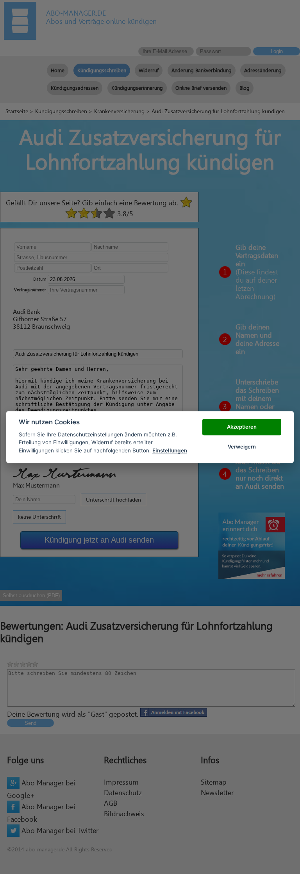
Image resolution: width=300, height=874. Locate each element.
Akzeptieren (242, 427)
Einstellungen (169, 450)
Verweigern (242, 446)
